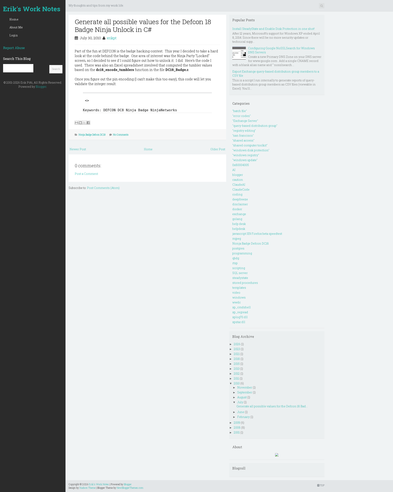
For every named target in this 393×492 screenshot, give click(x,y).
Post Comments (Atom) (103, 188)
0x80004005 (240, 165)
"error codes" (241, 116)
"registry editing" (244, 131)
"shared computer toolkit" (250, 145)
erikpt (111, 38)
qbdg (235, 258)
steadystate (240, 278)
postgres (238, 248)
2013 (236, 369)
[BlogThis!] (80, 123)
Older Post (217, 149)
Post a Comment (86, 174)
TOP (321, 485)
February (243, 417)
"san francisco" (243, 135)
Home (13, 19)
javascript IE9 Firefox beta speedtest (257, 234)
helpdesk (238, 229)
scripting (238, 268)
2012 (237, 373)
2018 (237, 359)
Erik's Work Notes (31, 8)
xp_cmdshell (241, 307)
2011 (236, 378)
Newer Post (78, 149)
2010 (237, 383)
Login (13, 35)
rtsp (235, 263)
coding (237, 194)
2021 (237, 354)
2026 (237, 344)
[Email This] (77, 123)
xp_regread (240, 312)
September (244, 392)
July (240, 402)
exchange (239, 214)
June (240, 412)
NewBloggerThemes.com (130, 487)
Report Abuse (14, 48)
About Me (16, 27)
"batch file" (239, 111)
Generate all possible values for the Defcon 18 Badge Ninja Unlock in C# (143, 25)
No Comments (121, 134)
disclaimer (240, 204)
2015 (237, 364)
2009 (237, 423)
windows (239, 297)
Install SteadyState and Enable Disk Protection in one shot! (273, 29)
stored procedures (245, 283)
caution (237, 180)
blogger (237, 175)
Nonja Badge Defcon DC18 (92, 134)
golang (237, 219)
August (242, 397)
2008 (237, 427)
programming (242, 253)
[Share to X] (84, 123)
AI (233, 170)
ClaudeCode (241, 189)
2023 (237, 349)
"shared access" (243, 140)
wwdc (236, 302)
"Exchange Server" (245, 121)
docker (237, 209)
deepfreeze (240, 199)
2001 (237, 432)
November (244, 387)
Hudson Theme (87, 487)
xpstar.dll (238, 322)
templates (239, 288)
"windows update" (244, 160)
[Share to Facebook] (88, 123)
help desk (239, 224)
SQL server (240, 273)
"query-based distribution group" (254, 126)
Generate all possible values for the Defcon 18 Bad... (272, 406)
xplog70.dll (240, 317)
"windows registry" (245, 155)
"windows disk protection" (250, 150)
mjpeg (236, 238)
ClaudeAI (238, 184)
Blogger (41, 87)
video (236, 292)
